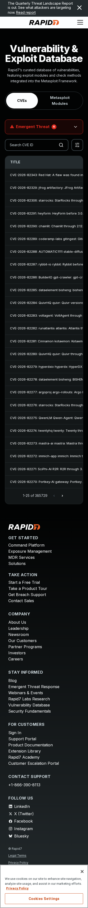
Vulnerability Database (29, 705)
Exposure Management (30, 551)
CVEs (22, 100)
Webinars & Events (25, 692)
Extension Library (24, 751)
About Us (17, 622)
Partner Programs (25, 646)
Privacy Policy (18, 862)
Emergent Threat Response (33, 686)
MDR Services (21, 557)
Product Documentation (30, 744)
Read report (26, 12)
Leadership (18, 628)
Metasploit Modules (60, 100)
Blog (12, 680)
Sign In (14, 732)
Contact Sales (21, 600)
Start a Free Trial (24, 582)
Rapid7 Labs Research (29, 698)
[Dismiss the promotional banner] (79, 7)
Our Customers (22, 640)
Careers (15, 659)
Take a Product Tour (27, 588)
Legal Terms (17, 855)
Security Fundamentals (29, 711)
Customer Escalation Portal (33, 763)
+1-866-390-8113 (24, 784)
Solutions (17, 563)
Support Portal (22, 738)
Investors (17, 652)
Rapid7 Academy (24, 757)
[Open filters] (77, 145)
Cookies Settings (44, 898)
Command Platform (26, 545)
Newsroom (18, 634)
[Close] (82, 871)
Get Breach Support (27, 594)
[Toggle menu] (80, 22)
